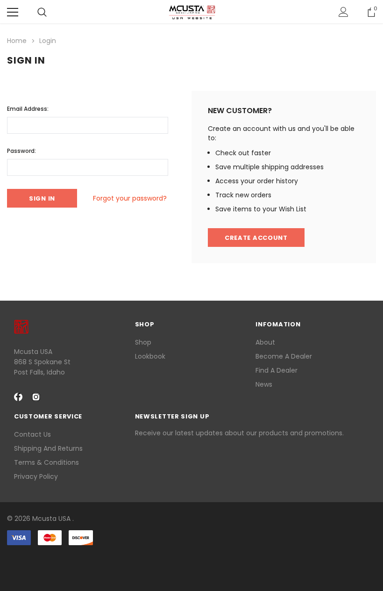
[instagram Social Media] (36, 397)
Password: (21, 151)
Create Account (256, 237)
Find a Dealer (276, 370)
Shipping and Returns (48, 448)
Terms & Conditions (46, 462)
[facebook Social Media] (18, 397)
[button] (191, 562)
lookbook (150, 356)
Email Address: (28, 109)
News (263, 384)
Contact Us (32, 434)
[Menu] (12, 12)
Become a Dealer (283, 356)
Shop (143, 342)
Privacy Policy (36, 476)
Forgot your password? (130, 198)
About (265, 342)
